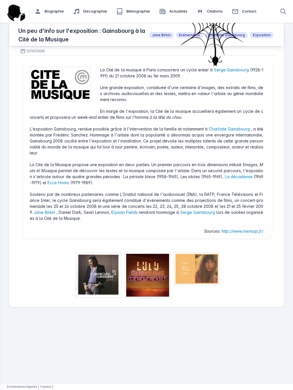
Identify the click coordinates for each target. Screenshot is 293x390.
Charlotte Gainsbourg (226, 35)
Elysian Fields (125, 212)
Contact (45, 386)
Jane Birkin (161, 35)
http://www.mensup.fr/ (242, 231)
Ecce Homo (58, 182)
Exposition (262, 35)
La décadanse (239, 176)
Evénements (189, 35)
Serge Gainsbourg (232, 69)
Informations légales (22, 386)
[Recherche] (283, 11)
